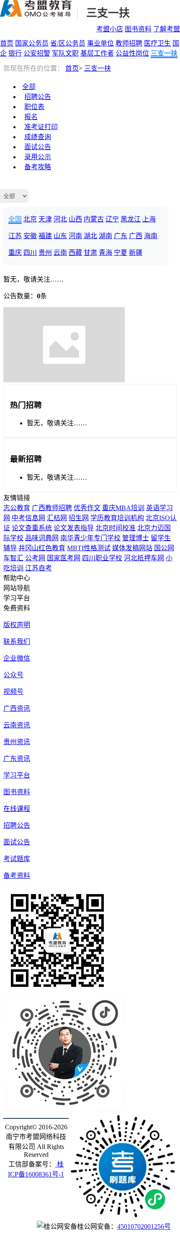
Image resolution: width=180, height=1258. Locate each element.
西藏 (75, 252)
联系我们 (16, 641)
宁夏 (120, 252)
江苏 (15, 235)
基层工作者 (97, 53)
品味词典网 (42, 537)
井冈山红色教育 (41, 547)
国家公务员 (32, 43)
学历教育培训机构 (117, 517)
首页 (6, 43)
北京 (30, 219)
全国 (15, 219)
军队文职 (65, 53)
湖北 (90, 235)
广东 (120, 235)
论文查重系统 (32, 527)
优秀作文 (87, 507)
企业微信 (16, 658)
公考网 (35, 558)
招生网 (79, 517)
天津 (45, 219)
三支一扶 (108, 13)
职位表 (34, 106)
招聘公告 (37, 96)
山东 (60, 235)
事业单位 (100, 43)
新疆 (135, 252)
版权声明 (16, 624)
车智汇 (13, 558)
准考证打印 (41, 126)
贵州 (45, 252)
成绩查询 (37, 136)
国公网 (164, 547)
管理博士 (135, 537)
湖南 (105, 235)
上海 (149, 219)
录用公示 (37, 156)
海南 (150, 235)
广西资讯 (16, 708)
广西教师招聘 (52, 507)
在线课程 (16, 808)
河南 (75, 235)
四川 (30, 252)
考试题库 (16, 858)
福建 (45, 235)
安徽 (30, 235)
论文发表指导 (74, 527)
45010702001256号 (144, 1226)
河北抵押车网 (144, 558)
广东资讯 (16, 758)
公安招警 (36, 53)
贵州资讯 (16, 741)
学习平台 (16, 775)
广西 (135, 235)
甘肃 (90, 252)
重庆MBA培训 (123, 507)
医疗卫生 (157, 43)
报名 (31, 116)
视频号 (13, 691)
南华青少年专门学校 (90, 537)
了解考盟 (166, 29)
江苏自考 (38, 568)
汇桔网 (57, 517)
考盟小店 (109, 29)
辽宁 (112, 219)
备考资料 (16, 875)
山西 (75, 219)
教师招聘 (129, 43)
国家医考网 (63, 558)
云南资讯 (16, 725)
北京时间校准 (115, 527)
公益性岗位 (132, 53)
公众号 (13, 675)
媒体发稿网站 (132, 547)
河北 (60, 219)
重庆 (15, 252)
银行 (15, 53)
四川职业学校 (102, 558)
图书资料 (138, 29)
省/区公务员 (67, 43)
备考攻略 (37, 166)
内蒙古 (94, 219)
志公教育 (16, 507)
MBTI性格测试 (89, 547)
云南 (60, 252)
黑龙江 (131, 219)
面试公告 (37, 146)
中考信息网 (28, 517)
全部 (29, 86)
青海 (105, 252)
